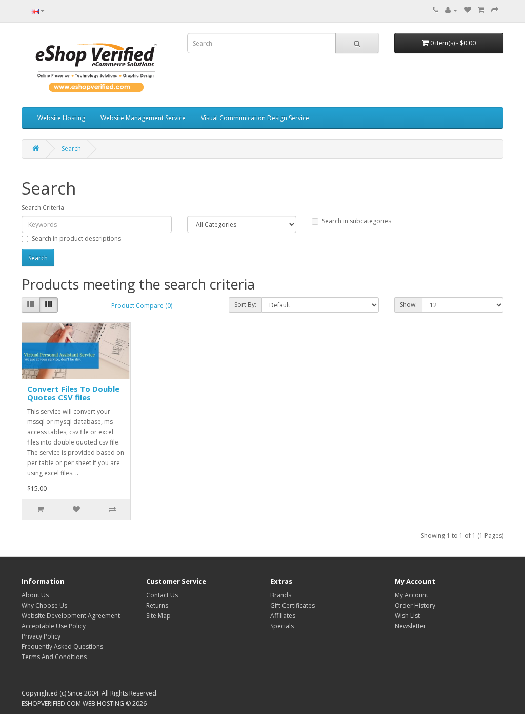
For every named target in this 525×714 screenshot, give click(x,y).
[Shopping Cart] (481, 10)
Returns (157, 605)
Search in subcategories (356, 221)
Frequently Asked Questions (62, 646)
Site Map (158, 615)
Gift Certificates (292, 605)
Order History (415, 605)
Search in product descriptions (76, 238)
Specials (282, 626)
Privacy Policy (41, 636)
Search (71, 148)
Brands (280, 595)
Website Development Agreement (71, 615)
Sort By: (245, 304)
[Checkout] (494, 10)
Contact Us (162, 595)
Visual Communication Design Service (255, 117)
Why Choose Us (44, 605)
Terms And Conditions (54, 656)
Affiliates (282, 615)
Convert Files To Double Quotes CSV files (73, 392)
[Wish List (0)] (467, 10)
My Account (411, 595)
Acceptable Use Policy (54, 626)
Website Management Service (143, 117)
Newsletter (410, 626)
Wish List (407, 615)
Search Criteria (43, 207)
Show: (408, 304)
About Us (35, 595)
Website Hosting (61, 117)
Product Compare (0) (141, 305)
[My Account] (451, 10)
